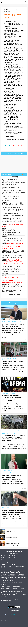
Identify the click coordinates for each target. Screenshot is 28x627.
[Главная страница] (13, 2)
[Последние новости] (22, 175)
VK (17, 147)
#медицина (16, 472)
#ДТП (8, 433)
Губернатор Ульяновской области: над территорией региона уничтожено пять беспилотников (13, 326)
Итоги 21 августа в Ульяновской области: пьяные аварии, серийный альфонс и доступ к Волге (13, 512)
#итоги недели (14, 433)
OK (20, 147)
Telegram (20, 146)
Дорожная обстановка (6, 430)
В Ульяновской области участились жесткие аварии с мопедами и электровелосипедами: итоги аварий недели (13, 438)
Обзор (19, 430)
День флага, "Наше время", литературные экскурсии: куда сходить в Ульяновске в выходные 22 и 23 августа (13, 398)
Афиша (3, 393)
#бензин (3, 359)
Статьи (19, 321)
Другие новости (14, 295)
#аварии (3, 433)
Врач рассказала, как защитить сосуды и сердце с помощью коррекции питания (12, 475)
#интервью (10, 472)
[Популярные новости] (25, 175)
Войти (25, 2)
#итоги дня (4, 508)
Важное (3, 321)
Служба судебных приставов (8, 620)
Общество (14, 321)
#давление (4, 472)
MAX (14, 146)
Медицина (4, 470)
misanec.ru (4, 567)
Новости (8, 321)
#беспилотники (5, 323)
